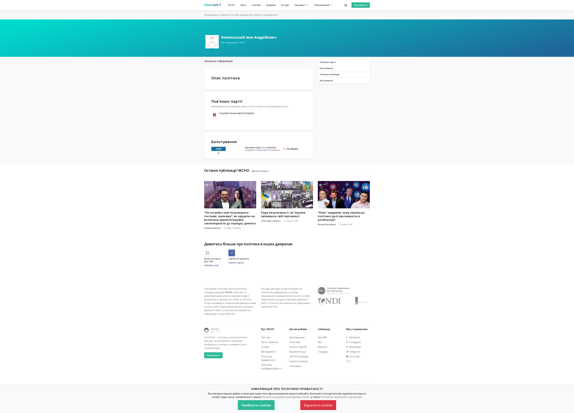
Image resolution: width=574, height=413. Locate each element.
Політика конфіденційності (271, 366)
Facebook (354, 337)
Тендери (323, 351)
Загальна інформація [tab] (218, 61)
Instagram (355, 342)
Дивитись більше (259, 171)
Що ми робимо (298, 329)
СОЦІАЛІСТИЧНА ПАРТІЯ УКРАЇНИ (262, 150)
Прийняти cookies (256, 405)
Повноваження (322, 5)
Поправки (295, 366)
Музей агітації (297, 351)
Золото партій (297, 347)
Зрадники (271, 5)
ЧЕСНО (231, 5)
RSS (320, 342)
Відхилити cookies (318, 405)
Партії (243, 5)
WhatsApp (355, 347)
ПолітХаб (294, 342)
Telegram (354, 351)
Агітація (285, 5)
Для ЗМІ (322, 337)
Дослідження (296, 337)
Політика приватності (268, 358)
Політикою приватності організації (341, 397)
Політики (256, 5)
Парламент (300, 5)
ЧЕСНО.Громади (299, 356)
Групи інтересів (298, 361)
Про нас (265, 337)
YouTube (354, 356)
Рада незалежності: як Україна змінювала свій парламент (283, 214)
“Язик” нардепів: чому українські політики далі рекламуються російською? (341, 216)
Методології (268, 351)
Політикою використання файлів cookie (285, 397)
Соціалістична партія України (236, 113)
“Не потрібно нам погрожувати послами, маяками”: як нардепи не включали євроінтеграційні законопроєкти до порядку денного (230, 218)
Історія (265, 347)
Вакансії (322, 347)
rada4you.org (211, 265)
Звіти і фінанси (269, 342)
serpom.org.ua (236, 262)
